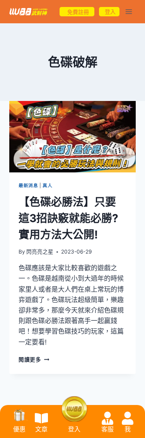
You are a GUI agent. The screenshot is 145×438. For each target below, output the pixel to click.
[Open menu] (128, 11)
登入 (74, 429)
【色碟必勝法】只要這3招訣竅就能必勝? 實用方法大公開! (68, 218)
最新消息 (28, 185)
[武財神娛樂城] (28, 12)
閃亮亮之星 (39, 252)
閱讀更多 (34, 359)
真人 (47, 185)
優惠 (19, 429)
